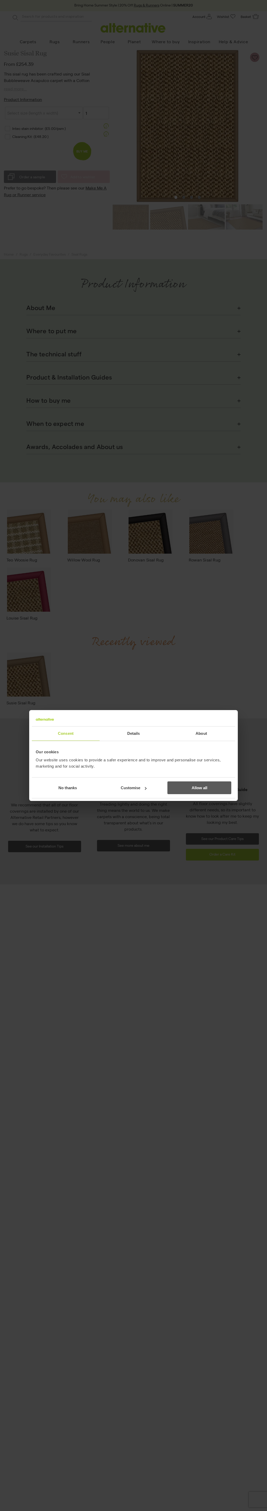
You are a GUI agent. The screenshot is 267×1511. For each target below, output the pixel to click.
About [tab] (201, 733)
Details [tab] (133, 733)
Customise (130, 788)
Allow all (199, 788)
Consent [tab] (66, 733)
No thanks (67, 788)
